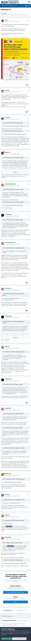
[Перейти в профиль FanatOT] (2, 118)
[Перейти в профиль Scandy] (2, 91)
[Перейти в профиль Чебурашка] (2, 215)
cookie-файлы (12, 630)
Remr (5, 13)
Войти (15, 601)
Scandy (17, 122)
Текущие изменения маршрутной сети (18, 14)
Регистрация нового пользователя (15, 592)
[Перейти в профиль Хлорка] (2, 495)
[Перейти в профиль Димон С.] (2, 153)
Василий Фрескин (19, 293)
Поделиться (8, 610)
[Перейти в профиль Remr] (2, 20)
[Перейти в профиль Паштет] (2, 347)
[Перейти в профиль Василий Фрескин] (2, 184)
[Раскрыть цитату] (3, 122)
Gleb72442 (18, 479)
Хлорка (17, 560)
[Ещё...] (28, 21)
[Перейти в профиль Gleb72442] (2, 409)
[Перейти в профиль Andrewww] (2, 289)
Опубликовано (12, 21)
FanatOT (17, 157)
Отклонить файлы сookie (19, 638)
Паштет (17, 384)
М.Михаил (17, 520)
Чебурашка (18, 247)
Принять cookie (7, 638)
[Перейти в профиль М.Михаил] (2, 474)
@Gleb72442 (9, 526)
